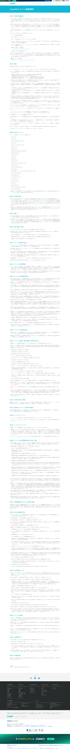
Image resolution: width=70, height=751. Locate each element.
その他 (57, 748)
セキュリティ (28, 748)
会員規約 (8, 712)
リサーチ (38, 748)
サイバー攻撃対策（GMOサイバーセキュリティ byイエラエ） (20, 726)
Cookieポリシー (48, 713)
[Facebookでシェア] (35, 678)
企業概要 (53, 713)
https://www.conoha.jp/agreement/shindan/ (21, 48)
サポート (51, 3)
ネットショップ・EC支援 (17, 748)
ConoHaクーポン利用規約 (29, 712)
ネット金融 (44, 748)
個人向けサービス (52, 748)
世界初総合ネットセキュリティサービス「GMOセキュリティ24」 (15, 725)
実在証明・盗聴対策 (9, 726)
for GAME (39, 3)
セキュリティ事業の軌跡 (49, 726)
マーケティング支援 (33, 748)
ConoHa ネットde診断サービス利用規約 (39, 712)
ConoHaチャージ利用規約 (21, 712)
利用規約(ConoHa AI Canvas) (50, 712)
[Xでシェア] (31, 678)
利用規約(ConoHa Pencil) (57, 712)
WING (34, 3)
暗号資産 (48, 748)
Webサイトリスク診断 (33, 725)
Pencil (48, 3)
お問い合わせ (37, 713)
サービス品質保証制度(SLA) (30, 713)
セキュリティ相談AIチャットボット (41, 725)
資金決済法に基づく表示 (23, 713)
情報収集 (41, 748)
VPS (36, 3)
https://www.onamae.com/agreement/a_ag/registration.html (23, 59)
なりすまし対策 (43, 726)
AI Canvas (44, 3)
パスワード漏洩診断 (26, 725)
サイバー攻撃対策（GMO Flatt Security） (34, 726)
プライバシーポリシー (43, 713)
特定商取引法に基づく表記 (15, 713)
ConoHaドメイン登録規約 (13, 712)
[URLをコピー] (39, 678)
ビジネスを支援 (23, 748)
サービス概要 (56, 713)
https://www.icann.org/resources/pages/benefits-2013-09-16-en (46, 203)
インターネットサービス (10, 748)
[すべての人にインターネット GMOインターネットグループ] (62, 1)
